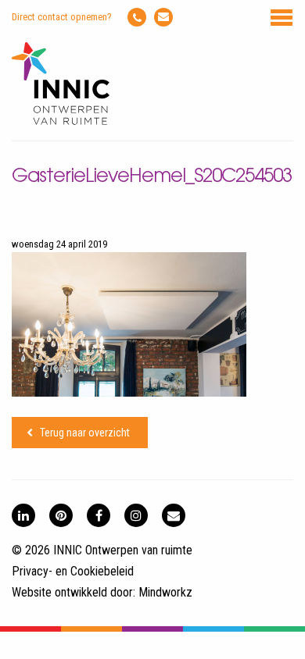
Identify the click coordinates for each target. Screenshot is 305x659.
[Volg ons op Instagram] (136, 515)
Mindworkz (165, 592)
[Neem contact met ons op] (173, 515)
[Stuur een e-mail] (163, 17)
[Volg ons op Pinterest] (61, 515)
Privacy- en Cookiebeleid (73, 571)
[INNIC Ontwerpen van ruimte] (60, 121)
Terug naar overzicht (85, 432)
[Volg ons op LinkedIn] (23, 515)
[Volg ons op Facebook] (98, 515)
